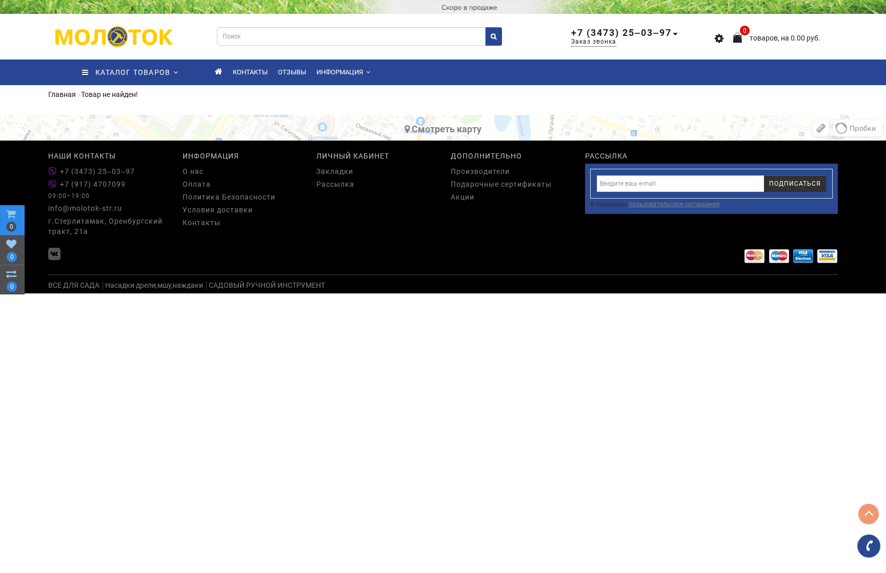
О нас (193, 171)
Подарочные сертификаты (501, 184)
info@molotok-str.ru (85, 208)
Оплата (197, 184)
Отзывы (292, 72)
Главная (62, 94)
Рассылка (335, 184)
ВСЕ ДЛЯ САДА (73, 285)
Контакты (250, 72)
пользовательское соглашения (674, 204)
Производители (480, 171)
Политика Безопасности (229, 197)
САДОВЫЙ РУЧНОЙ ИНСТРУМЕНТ (267, 285)
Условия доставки (218, 210)
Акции (462, 197)
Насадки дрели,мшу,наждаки (154, 285)
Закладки (334, 171)
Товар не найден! (109, 94)
